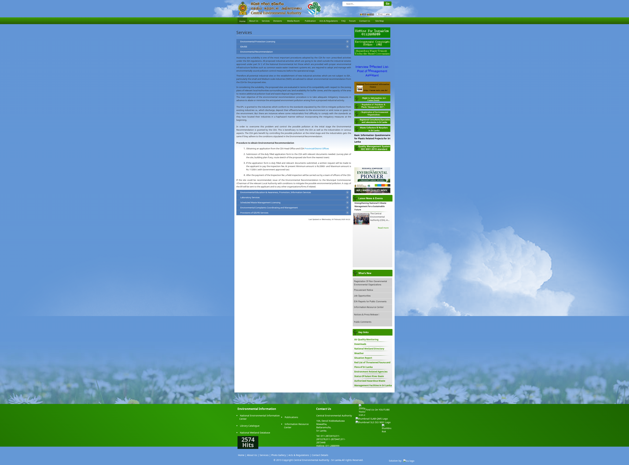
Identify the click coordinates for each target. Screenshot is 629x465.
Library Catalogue (249, 425)
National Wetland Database (255, 432)
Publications (291, 417)
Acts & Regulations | (299, 455)
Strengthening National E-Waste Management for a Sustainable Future (370, 206)
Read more (383, 227)
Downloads (360, 344)
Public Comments (362, 321)
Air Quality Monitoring (366, 339)
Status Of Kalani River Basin (369, 376)
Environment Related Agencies (370, 371)
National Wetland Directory (369, 348)
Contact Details (320, 455)
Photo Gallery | (279, 455)
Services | (265, 455)
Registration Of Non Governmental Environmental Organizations (370, 283)
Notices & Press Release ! (366, 314)
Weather (359, 353)
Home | (242, 455)
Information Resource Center (369, 307)
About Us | (253, 455)
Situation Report (363, 357)
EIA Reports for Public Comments (370, 301)
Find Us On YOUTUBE (378, 409)
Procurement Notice (363, 289)
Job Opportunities (362, 295)
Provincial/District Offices (317, 148)
